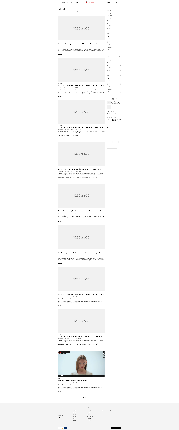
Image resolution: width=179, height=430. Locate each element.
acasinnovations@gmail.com (63, 11)
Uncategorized (60, 7)
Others (59, 378)
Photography (109, 38)
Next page (87, 397)
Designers (109, 25)
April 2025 (109, 12)
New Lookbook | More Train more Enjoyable (72, 380)
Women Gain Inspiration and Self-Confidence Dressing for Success (80, 169)
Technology (109, 44)
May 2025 (109, 10)
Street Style (109, 41)
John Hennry (110, 123)
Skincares (109, 141)
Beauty (108, 22)
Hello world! (62, 9)
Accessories (109, 20)
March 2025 (109, 13)
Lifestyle (59, 167)
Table (113, 143)
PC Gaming (110, 139)
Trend (116, 145)
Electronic (108, 26)
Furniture (108, 30)
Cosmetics (109, 132)
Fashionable (60, 41)
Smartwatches (115, 141)
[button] (119, 111)
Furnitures (109, 134)
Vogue (108, 49)
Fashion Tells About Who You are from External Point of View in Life (80, 127)
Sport (108, 39)
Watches (108, 50)
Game (114, 134)
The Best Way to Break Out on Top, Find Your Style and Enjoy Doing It (81, 86)
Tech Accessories (110, 145)
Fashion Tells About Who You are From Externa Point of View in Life (80, 336)
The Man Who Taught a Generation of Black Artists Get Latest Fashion (81, 44)
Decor (108, 23)
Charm (115, 130)
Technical (108, 42)
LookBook (109, 34)
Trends (108, 46)
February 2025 (109, 15)
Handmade (60, 292)
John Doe (109, 117)
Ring (114, 139)
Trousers (109, 147)
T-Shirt (109, 143)
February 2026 (109, 8)
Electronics (115, 132)
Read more (60, 54)
